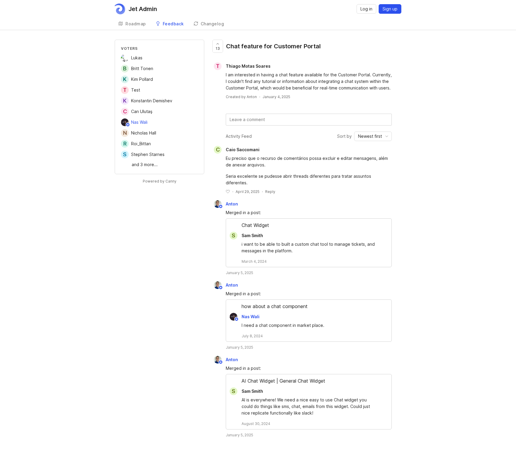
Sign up (390, 8)
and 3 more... (145, 164)
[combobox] (373, 136)
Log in (366, 8)
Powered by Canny (159, 181)
